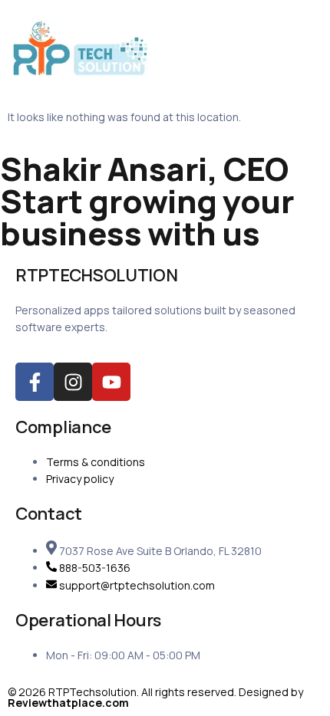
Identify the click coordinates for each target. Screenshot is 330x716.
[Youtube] (111, 382)
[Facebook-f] (34, 382)
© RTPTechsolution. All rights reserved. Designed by (155, 697)
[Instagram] (73, 382)
